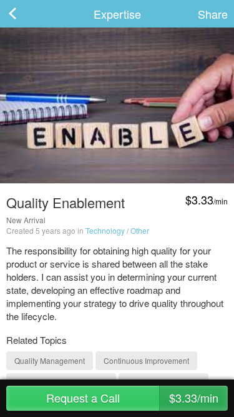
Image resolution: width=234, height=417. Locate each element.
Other (139, 230)
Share (213, 14)
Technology (105, 230)
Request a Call (132, 397)
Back (25, 14)
